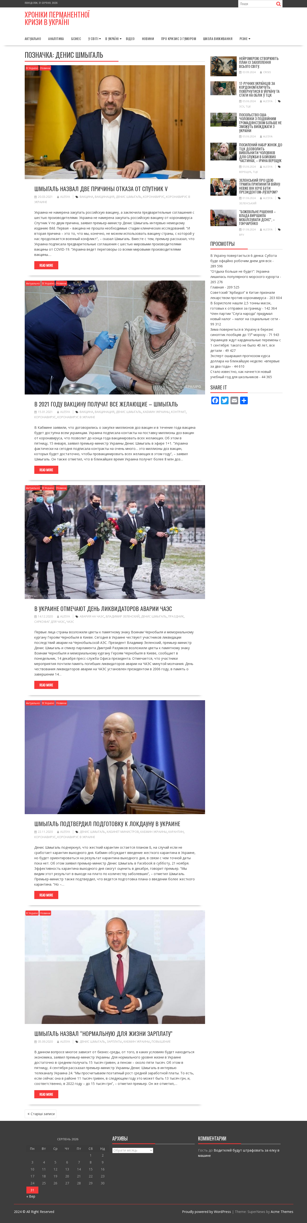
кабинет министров (123, 832)
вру (241, 234)
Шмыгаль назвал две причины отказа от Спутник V (101, 188)
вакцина (86, 197)
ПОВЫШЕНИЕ (161, 1042)
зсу (241, 106)
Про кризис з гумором (178, 38)
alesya (65, 197)
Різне (244, 38)
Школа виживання (217, 38)
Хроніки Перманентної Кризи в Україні (57, 18)
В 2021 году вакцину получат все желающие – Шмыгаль (106, 404)
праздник (176, 616)
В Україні (112, 38)
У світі (93, 38)
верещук (245, 172)
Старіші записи (43, 1113)
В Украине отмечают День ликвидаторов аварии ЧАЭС (103, 608)
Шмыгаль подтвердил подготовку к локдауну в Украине (107, 823)
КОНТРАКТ (178, 412)
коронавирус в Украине (76, 417)
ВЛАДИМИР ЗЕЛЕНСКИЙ (123, 616)
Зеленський (247, 203)
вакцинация (104, 197)
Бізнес (76, 38)
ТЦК (248, 106)
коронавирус (154, 197)
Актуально (33, 38)
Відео (130, 38)
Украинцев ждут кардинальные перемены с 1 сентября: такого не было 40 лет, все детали (245, 345)
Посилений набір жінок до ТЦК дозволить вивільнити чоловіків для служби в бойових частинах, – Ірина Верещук (260, 152)
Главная (217, 287)
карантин (176, 832)
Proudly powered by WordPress (206, 1211)
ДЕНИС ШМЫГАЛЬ (129, 197)
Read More (46, 265)
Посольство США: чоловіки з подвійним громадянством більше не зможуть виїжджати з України (260, 122)
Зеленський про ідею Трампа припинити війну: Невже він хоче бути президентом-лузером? (260, 186)
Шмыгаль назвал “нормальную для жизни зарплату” (103, 1033)
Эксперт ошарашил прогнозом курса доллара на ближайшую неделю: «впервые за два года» (245, 361)
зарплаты (114, 1042)
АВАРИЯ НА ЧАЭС (92, 616)
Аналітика (56, 38)
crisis (267, 72)
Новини (148, 38)
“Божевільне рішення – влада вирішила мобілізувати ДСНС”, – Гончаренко (257, 217)
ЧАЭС (70, 622)
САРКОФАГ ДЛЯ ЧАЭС (49, 622)
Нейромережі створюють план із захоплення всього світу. (259, 62)
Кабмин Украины (156, 412)
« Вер (30, 1196)
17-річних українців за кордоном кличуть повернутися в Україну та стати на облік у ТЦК (259, 89)
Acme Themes (282, 1211)
